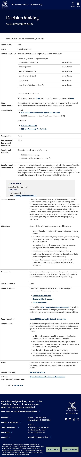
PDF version (18, 385)
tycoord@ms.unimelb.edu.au (25, 196)
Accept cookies (53, 449)
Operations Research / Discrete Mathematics (47, 377)
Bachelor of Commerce (42, 296)
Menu (78, 6)
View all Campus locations (38, 437)
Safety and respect (8, 427)
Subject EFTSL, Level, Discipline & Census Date (48, 319)
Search (73, 6)
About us (4, 417)
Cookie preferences (70, 449)
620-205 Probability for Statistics (34, 129)
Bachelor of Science (37, 372)
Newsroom (5, 432)
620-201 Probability (29, 125)
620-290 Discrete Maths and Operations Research (40, 112)
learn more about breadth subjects (55, 307)
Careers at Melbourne (9, 422)
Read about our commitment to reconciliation (19, 411)
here (38, 98)
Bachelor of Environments (43, 299)
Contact (4, 437)
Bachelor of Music (40, 302)
